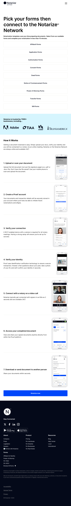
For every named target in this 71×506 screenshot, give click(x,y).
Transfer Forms (35, 99)
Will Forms (35, 106)
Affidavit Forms (35, 44)
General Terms (8, 490)
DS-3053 (6, 463)
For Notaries (29, 444)
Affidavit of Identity (9, 456)
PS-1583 (6, 461)
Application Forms (35, 52)
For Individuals (30, 441)
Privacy (6, 494)
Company (6, 439)
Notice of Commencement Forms (35, 83)
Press (5, 441)
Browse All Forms (9, 466)
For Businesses (30, 446)
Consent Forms (35, 68)
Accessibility (7, 486)
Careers (6, 446)
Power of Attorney (9, 458)
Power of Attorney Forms (35, 91)
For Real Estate (30, 448)
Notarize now (35, 393)
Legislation (7, 444)
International (52, 446)
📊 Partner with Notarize (11, 448)
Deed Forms (35, 75)
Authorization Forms (35, 60)
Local (49, 444)
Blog (49, 439)
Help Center (51, 441)
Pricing (28, 439)
